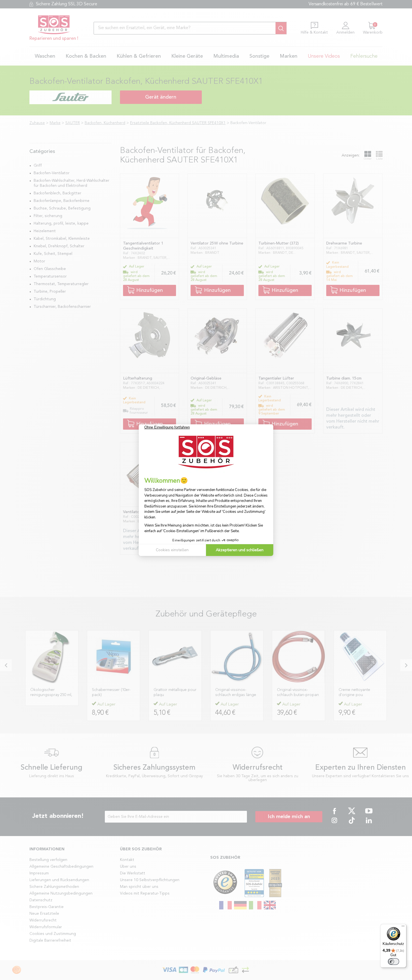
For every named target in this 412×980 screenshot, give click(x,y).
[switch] (393, 961)
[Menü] (403, 927)
